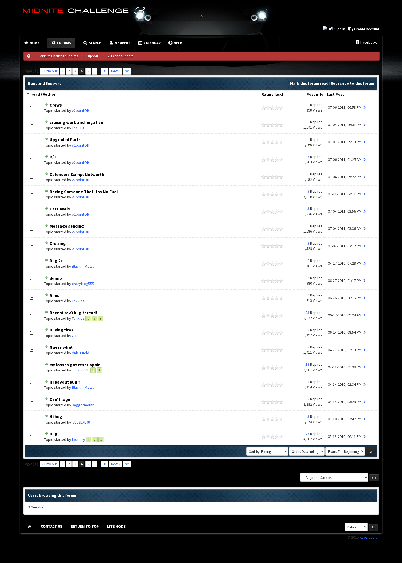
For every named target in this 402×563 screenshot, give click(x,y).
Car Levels (59, 209)
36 (104, 71)
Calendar (152, 43)
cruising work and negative (76, 122)
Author (49, 94)
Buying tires (61, 330)
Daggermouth (83, 404)
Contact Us (51, 526)
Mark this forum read (309, 83)
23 (307, 312)
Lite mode (116, 526)
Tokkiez (78, 300)
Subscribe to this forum (352, 83)
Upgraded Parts (65, 139)
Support (92, 56)
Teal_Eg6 (79, 127)
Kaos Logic (368, 537)
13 (307, 364)
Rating (267, 94)
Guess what (61, 347)
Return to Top (85, 526)
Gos (75, 335)
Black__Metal (83, 266)
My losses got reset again (75, 364)
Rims (54, 295)
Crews (55, 105)
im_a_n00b (80, 370)
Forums (63, 43)
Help (177, 43)
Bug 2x (56, 260)
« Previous (49, 71)
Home (34, 43)
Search (94, 43)
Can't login (60, 399)
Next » (115, 71)
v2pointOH (80, 110)
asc (279, 94)
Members (122, 43)
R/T (52, 156)
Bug (53, 433)
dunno (55, 278)
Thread (33, 94)
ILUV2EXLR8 (81, 422)
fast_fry (78, 439)
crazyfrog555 (83, 283)
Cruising (57, 243)
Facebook (368, 42)
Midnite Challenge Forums (59, 56)
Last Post (335, 94)
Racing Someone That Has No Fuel (83, 191)
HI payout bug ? (64, 382)
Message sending (66, 226)
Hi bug (55, 416)
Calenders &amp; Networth (76, 174)
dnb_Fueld (80, 352)
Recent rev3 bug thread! (73, 312)
